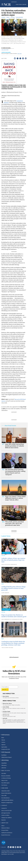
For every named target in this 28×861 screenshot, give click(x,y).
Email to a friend (23, 58)
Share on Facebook (17, 58)
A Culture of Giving (6, 778)
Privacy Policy (4, 830)
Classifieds (4, 763)
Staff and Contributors (6, 832)
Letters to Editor (5, 815)
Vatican (3, 555)
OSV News (11, 647)
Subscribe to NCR (5, 790)
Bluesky (8, 847)
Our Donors (4, 785)
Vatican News (6, 552)
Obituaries (4, 765)
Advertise (3, 767)
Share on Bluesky (15, 58)
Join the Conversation (6, 52)
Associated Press (18, 619)
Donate (17, 4)
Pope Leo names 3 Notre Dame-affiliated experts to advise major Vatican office (15, 498)
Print (26, 58)
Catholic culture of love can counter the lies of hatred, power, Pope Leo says (13, 560)
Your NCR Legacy (5, 782)
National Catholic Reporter (3, 843)
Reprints (3, 820)
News (8, 17)
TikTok (20, 847)
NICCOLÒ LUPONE (11, 619)
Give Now (3, 773)
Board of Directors (5, 835)
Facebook (13, 847)
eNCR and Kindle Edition (7, 800)
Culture (13, 17)
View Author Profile (4, 49)
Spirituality (4, 747)
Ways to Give (4, 780)
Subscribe (24, 4)
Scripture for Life (5, 749)
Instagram (18, 847)
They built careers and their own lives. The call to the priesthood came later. (14, 523)
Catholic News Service (12, 564)
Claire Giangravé (5, 592)
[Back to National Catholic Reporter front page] (7, 4)
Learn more (19, 53)
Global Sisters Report (6, 757)
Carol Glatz (4, 564)
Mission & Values (5, 828)
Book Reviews (19, 17)
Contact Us (4, 808)
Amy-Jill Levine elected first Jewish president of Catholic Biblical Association (14, 445)
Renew (20, 4)
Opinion (3, 17)
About (2, 825)
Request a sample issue (7, 802)
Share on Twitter (20, 58)
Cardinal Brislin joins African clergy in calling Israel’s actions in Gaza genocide (13, 588)
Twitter (11, 847)
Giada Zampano (4, 619)
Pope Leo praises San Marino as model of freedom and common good (13, 615)
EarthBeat (3, 755)
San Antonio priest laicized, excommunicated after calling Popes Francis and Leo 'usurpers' (15, 472)
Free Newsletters (5, 798)
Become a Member (5, 775)
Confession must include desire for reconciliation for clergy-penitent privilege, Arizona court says (13, 643)
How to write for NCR (6, 810)
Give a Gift (3, 795)
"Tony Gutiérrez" (5, 647)
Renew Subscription (6, 793)
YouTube (15, 847)
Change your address (6, 817)
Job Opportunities (5, 813)
